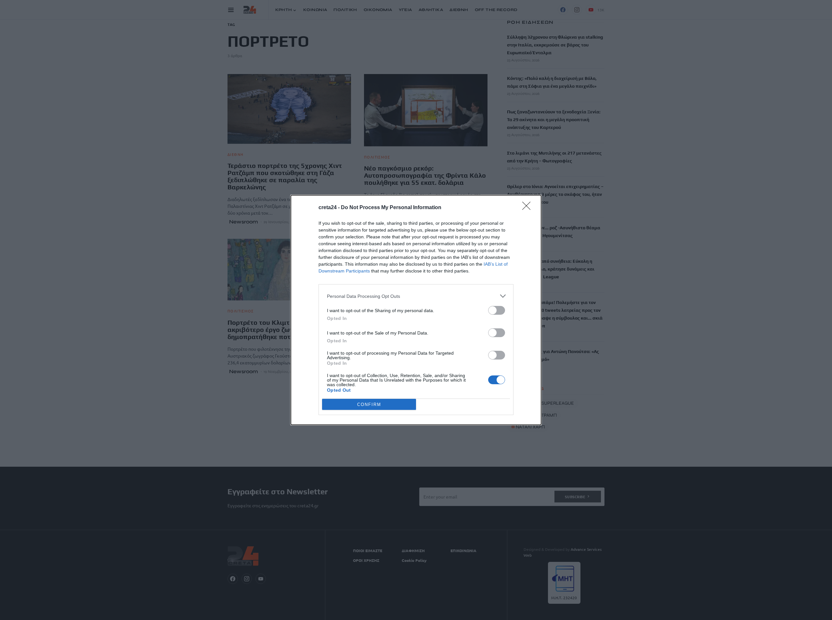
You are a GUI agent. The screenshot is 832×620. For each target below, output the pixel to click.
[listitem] (416, 296)
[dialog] (416, 310)
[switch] (496, 310)
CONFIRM (369, 404)
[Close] (528, 208)
